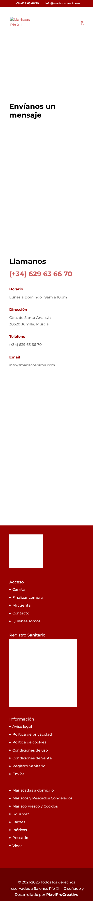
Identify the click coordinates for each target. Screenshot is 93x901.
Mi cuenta (21, 605)
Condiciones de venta (32, 758)
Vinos (17, 846)
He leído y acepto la (45, 231)
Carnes (18, 822)
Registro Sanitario (28, 766)
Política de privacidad (32, 734)
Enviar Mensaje (59, 244)
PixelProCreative (62, 894)
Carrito (18, 589)
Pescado (20, 838)
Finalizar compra (27, 597)
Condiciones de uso (30, 750)
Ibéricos (19, 830)
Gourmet (20, 814)
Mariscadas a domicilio (33, 790)
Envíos (18, 774)
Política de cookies (29, 742)
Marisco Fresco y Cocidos (35, 806)
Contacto (20, 613)
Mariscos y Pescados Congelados (42, 798)
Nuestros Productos (40, 69)
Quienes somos (26, 621)
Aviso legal (22, 726)
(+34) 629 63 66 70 (40, 274)
